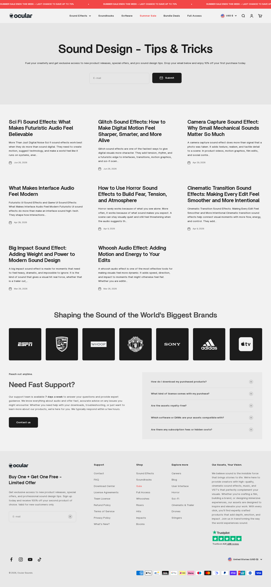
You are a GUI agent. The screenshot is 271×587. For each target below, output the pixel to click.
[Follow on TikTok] (39, 559)
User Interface (180, 486)
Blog (174, 479)
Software (126, 15)
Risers (140, 505)
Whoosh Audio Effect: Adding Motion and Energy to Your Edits (132, 254)
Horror (176, 492)
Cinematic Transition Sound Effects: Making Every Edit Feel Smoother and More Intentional (223, 194)
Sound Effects (78, 15)
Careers (176, 473)
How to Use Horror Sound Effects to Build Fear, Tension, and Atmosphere (132, 194)
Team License (102, 498)
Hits (138, 511)
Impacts (141, 518)
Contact (99, 473)
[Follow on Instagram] (20, 559)
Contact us (23, 422)
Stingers (177, 518)
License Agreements (106, 492)
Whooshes (142, 498)
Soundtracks (106, 15)
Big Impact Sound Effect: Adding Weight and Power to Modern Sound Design (42, 254)
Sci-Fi (175, 498)
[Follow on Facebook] (11, 559)
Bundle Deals (172, 15)
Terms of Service (104, 511)
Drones (176, 511)
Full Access (194, 15)
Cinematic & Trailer (183, 505)
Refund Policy (102, 505)
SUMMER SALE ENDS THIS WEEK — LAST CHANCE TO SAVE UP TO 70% (134, 4)
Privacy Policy (102, 518)
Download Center (104, 486)
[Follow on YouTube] (30, 559)
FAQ (96, 479)
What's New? (102, 524)
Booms (140, 524)
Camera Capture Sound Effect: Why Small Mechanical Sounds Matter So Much (223, 128)
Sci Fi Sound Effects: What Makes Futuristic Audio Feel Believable (41, 128)
